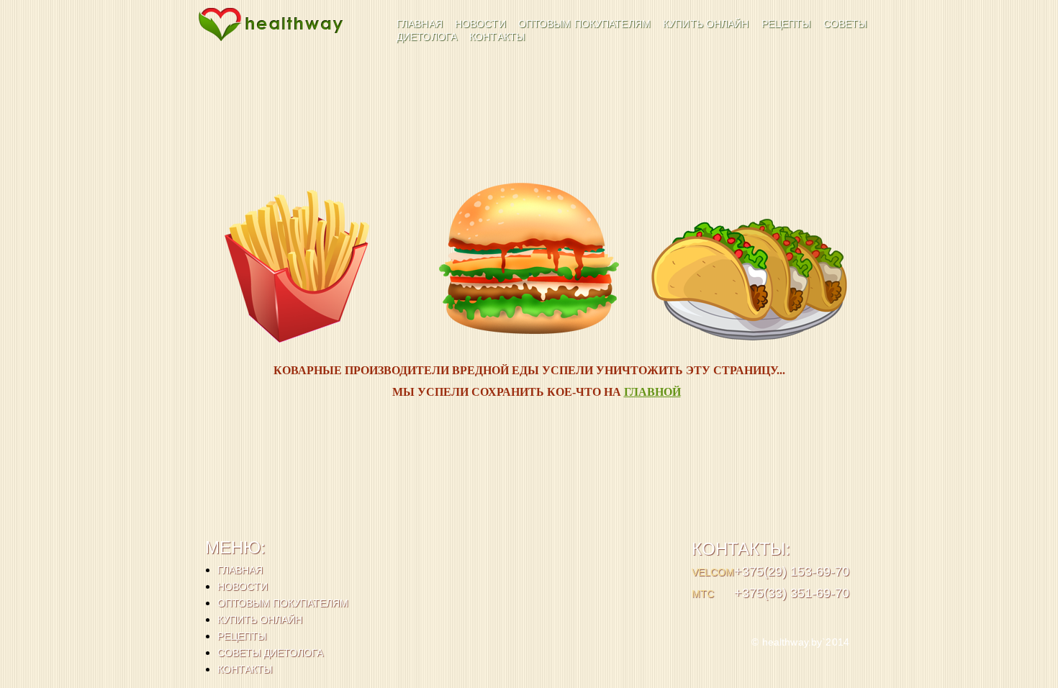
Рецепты (787, 24)
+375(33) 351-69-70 (791, 593)
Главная (421, 24)
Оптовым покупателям (586, 24)
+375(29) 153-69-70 (791, 571)
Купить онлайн (707, 24)
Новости (482, 24)
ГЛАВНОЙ (652, 392)
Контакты (497, 36)
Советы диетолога (270, 652)
